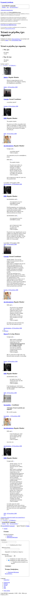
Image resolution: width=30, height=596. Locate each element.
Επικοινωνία (7, 582)
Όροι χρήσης (7, 590)
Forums (5, 528)
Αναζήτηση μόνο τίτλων (16, 545)
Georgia (6, 99)
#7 (4, 329)
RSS (5, 588)
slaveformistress (9, 146)
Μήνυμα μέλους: (6, 547)
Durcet (6, 334)
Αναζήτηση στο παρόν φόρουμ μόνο (19, 560)
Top (5, 586)
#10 (5, 417)
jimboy (7, 40)
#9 (4, 394)
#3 (4, 135)
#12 (5, 515)
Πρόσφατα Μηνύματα (12, 537)
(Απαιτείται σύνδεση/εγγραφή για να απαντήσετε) (13, 517)
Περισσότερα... (8, 573)
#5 (4, 245)
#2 (4, 107)
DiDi (5, 118)
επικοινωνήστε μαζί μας (10, 28)
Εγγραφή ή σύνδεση (7, 2)
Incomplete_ (7, 405)
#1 (4, 88)
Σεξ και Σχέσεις (16, 39)
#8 (4, 363)
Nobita (27, 526)
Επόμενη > (13, 65)
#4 (4, 185)
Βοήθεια (6, 583)
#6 (4, 291)
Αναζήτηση (9, 536)
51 (9, 65)
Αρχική (5, 585)
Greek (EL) (6, 579)
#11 (4, 447)
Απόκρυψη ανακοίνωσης (7, 10)
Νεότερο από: (5, 554)
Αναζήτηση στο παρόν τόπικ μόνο (18, 559)
